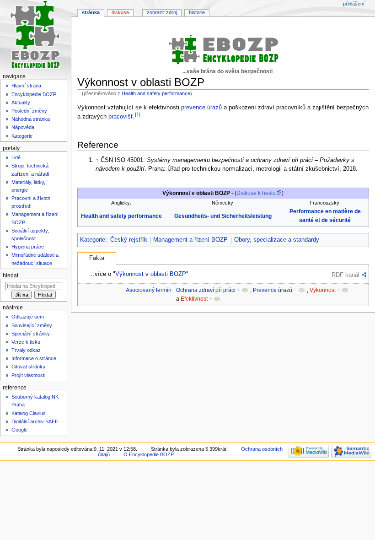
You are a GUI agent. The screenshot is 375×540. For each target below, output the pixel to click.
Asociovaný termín (148, 290)
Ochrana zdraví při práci (206, 290)
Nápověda (22, 127)
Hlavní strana (26, 85)
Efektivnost (194, 299)
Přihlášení (353, 3)
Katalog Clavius (28, 413)
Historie (197, 12)
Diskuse (120, 12)
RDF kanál (345, 274)
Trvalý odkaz (26, 350)
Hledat (10, 275)
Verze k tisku (25, 342)
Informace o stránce (33, 358)
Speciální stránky (30, 333)
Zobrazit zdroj (162, 12)
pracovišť (120, 116)
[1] (137, 114)
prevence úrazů (201, 107)
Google (19, 429)
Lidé (16, 157)
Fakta (96, 258)
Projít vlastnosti (28, 375)
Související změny (31, 325)
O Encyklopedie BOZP (148, 454)
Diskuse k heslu (256, 193)
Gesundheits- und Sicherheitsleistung (223, 216)
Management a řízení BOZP (190, 240)
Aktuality (20, 102)
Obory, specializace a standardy (276, 240)
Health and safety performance (156, 93)
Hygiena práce (27, 246)
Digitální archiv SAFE (34, 421)
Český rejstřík (128, 240)
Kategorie (92, 240)
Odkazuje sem (27, 316)
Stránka (91, 12)
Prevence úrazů (272, 290)
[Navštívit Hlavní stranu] (35, 35)
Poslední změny (29, 110)
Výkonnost (323, 290)
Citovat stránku (28, 366)
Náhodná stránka (30, 119)
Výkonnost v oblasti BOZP (150, 273)
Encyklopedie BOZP (33, 94)
